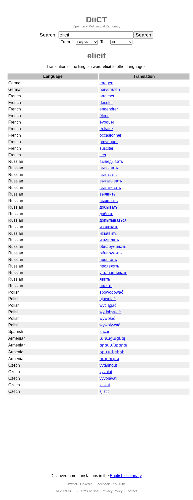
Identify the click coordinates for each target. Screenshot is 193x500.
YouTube (119, 484)
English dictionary (125, 476)
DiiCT (96, 19)
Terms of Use (89, 491)
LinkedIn (86, 484)
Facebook (102, 484)
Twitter (72, 484)
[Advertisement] (96, 434)
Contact (131, 491)
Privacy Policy (112, 491)
